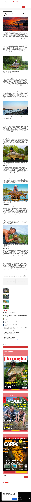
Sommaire (7, 430)
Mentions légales (19, 497)
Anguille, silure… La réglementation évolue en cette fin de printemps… (15, 335)
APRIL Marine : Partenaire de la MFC (11, 321)
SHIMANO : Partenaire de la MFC (10, 312)
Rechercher (4, 475)
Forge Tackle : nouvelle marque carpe (16, 294)
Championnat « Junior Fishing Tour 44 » (10, 330)
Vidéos (20, 6)
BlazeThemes (20, 499)
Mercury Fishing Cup (16, 6)
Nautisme (11, 6)
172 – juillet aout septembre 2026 (10, 318)
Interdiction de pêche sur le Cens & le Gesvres (11, 332)
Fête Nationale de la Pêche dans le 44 (10, 337)
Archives (23, 430)
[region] (10, 496)
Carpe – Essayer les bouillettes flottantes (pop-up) (18, 288)
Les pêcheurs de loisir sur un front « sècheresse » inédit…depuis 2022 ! (15, 327)
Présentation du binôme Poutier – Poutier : (12, 324)
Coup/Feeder (7, 6)
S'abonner (15, 430)
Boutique (23, 6)
